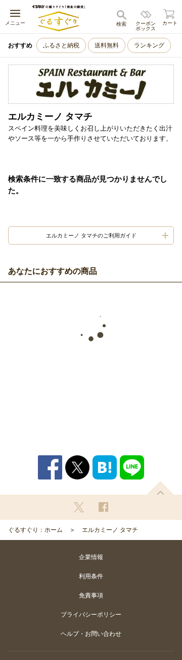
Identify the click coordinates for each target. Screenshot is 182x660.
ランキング (149, 45)
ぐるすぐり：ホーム (35, 529)
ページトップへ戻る (160, 488)
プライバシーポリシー (91, 614)
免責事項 (91, 595)
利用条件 (91, 576)
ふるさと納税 (61, 45)
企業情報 (91, 557)
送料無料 (107, 45)
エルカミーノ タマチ (110, 529)
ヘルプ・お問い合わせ (91, 633)
